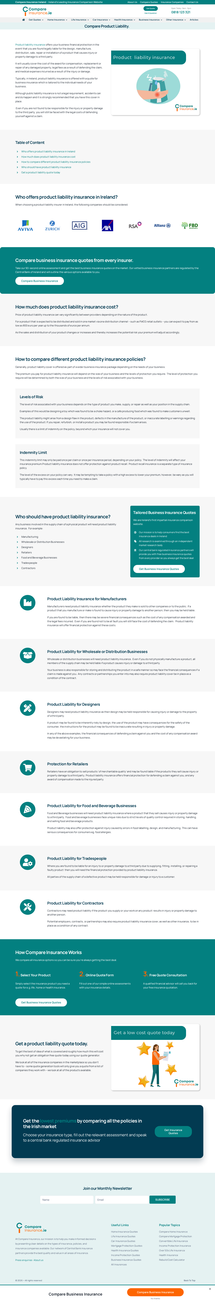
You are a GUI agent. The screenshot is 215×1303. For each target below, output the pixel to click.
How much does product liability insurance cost (48, 156)
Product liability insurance (30, 44)
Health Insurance (168, 1255)
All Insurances (119, 1264)
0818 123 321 (181, 12)
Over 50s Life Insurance (172, 1250)
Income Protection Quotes (125, 1255)
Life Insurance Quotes (123, 1236)
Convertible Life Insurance (173, 1241)
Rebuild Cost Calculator (172, 1259)
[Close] (210, 1289)
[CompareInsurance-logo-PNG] (37, 6)
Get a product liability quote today (40, 172)
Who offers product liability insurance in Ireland (48, 151)
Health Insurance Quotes (125, 1250)
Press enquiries (23, 1260)
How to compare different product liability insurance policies (55, 161)
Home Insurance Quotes (124, 1231)
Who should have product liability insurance (46, 167)
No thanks (155, 1298)
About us (38, 1260)
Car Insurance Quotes (123, 1241)
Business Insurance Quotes (126, 1259)
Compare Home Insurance (173, 1231)
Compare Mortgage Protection (175, 1236)
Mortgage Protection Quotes (126, 1245)
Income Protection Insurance (175, 1245)
